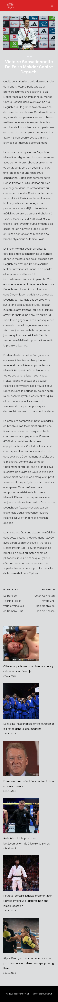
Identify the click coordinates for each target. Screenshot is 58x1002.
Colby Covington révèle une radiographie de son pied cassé (44, 600)
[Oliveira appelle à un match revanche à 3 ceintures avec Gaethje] (29, 643)
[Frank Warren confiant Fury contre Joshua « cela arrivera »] (29, 758)
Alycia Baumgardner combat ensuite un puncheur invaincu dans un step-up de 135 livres (28, 963)
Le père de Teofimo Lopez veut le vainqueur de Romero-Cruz (13, 600)
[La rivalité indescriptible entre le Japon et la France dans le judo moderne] (29, 701)
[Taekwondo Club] (11, 5)
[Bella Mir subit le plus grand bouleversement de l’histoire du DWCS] (29, 815)
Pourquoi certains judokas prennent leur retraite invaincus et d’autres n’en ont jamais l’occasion (27, 900)
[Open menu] (52, 5)
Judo (29, 57)
